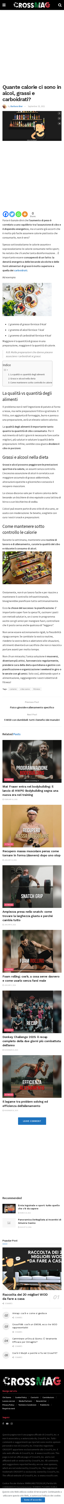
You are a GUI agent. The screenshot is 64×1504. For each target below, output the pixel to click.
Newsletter (41, 1401)
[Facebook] (6, 214)
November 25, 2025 (11, 1050)
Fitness (9, 779)
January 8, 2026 (10, 925)
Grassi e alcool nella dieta (22, 378)
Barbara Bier (17, 106)
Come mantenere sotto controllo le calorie (31, 382)
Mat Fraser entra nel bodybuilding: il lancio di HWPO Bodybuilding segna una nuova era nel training (30, 790)
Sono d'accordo (33, 1499)
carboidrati (20, 270)
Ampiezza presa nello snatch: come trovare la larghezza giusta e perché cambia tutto (27, 916)
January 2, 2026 (10, 985)
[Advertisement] (32, 45)
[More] (25, 214)
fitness (36, 689)
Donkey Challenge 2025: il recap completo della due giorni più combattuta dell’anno (31, 1041)
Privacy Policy (8, 1405)
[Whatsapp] (18, 214)
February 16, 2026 (11, 799)
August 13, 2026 (26, 1227)
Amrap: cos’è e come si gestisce (29, 1313)
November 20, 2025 (11, 1110)
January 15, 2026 (10, 860)
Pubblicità (44, 1405)
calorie (13, 689)
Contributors (48, 1397)
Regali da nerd (8, 1408)
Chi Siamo (6, 1397)
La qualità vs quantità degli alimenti (27, 374)
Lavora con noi (8, 1401)
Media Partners (25, 1401)
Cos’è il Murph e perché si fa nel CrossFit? (34, 1353)
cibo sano (25, 689)
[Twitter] (12, 214)
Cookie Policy (21, 1397)
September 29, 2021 (36, 106)
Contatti (35, 1397)
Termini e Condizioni (27, 1405)
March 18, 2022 (25, 1213)
